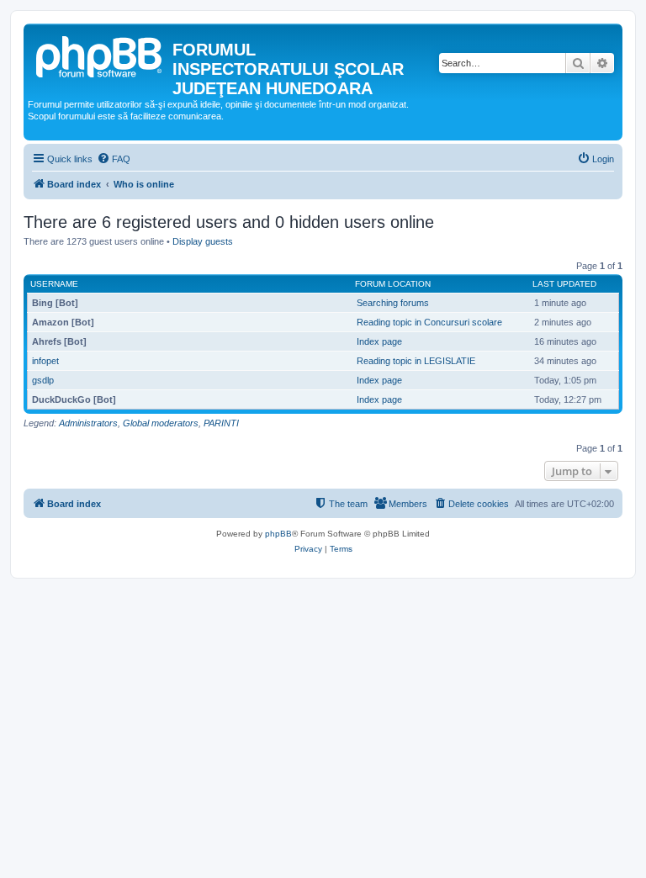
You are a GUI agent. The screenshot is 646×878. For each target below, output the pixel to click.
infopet (45, 361)
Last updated (564, 283)
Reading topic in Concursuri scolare (429, 322)
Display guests (202, 241)
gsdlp (43, 380)
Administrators (88, 423)
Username (54, 283)
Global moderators (161, 423)
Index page (379, 341)
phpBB (278, 533)
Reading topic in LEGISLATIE (416, 361)
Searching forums (393, 303)
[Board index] (100, 55)
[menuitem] (113, 159)
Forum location (393, 283)
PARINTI (221, 423)
